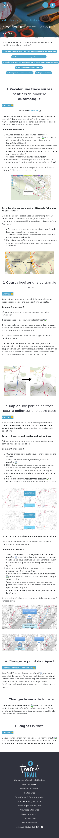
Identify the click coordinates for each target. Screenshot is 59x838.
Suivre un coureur (29, 814)
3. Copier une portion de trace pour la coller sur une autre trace (30, 62)
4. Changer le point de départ (29, 68)
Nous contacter (29, 822)
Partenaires (29, 793)
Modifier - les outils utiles (24, 20)
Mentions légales (29, 784)
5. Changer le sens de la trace (19, 73)
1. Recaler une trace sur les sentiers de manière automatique (29, 51)
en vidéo (34, 111)
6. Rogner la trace (43, 73)
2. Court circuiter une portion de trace (29, 57)
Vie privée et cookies (29, 788)
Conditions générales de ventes (29, 797)
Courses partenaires (29, 810)
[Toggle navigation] (45, 5)
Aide (4, 20)
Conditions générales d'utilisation (29, 780)
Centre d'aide (29, 818)
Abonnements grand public (29, 801)
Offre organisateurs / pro (29, 805)
